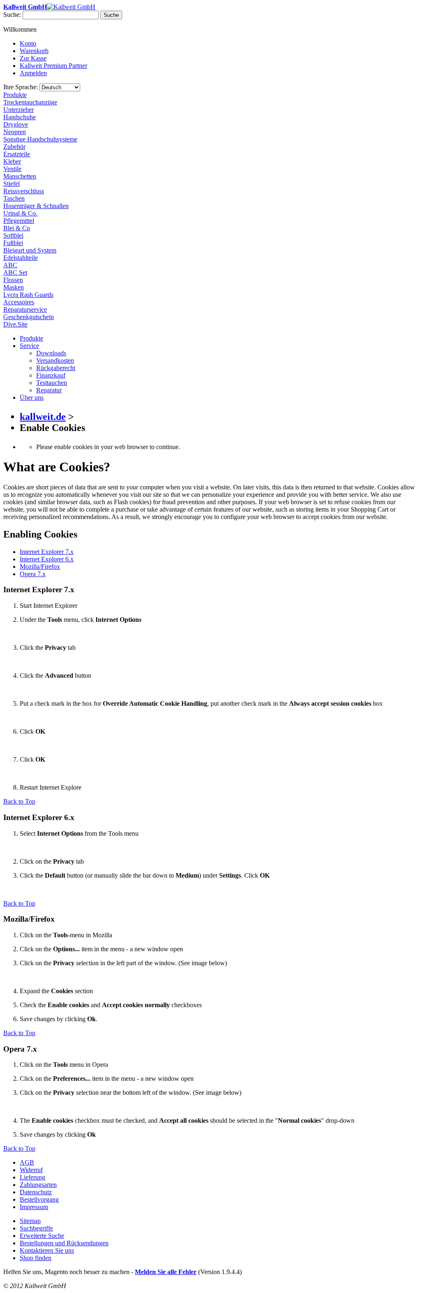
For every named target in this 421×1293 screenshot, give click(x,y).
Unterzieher (18, 109)
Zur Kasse (33, 58)
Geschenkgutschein (28, 316)
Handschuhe (19, 117)
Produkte (15, 94)
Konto (28, 43)
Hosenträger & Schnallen (36, 205)
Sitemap (30, 1220)
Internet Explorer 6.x (47, 559)
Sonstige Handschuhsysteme (40, 139)
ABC (10, 265)
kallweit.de (43, 416)
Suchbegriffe (36, 1228)
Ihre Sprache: (20, 86)
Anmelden (33, 73)
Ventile (12, 168)
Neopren (14, 131)
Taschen (14, 198)
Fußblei (13, 242)
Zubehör (14, 146)
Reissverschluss (23, 191)
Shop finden (35, 1257)
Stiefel (11, 183)
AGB (27, 1162)
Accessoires (18, 302)
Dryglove (15, 124)
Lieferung (32, 1177)
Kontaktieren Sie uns (47, 1250)
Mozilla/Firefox (40, 566)
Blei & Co (16, 228)
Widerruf (31, 1169)
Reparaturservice (25, 309)
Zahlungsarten (38, 1184)
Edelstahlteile (20, 257)
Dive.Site (15, 324)
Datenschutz (36, 1192)
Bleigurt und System (29, 250)
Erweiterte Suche (42, 1235)
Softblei (13, 235)
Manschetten (19, 176)
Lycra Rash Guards (28, 294)
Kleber (12, 161)
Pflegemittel (18, 220)
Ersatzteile (16, 154)
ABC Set (15, 272)
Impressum (34, 1206)
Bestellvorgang (39, 1199)
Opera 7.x (33, 573)
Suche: (12, 14)
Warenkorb (34, 50)
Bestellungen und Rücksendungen (64, 1243)
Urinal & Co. (20, 213)
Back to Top (19, 801)
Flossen (13, 279)
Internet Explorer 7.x (47, 551)
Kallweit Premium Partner (53, 65)
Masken (13, 287)
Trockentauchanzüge (30, 102)
